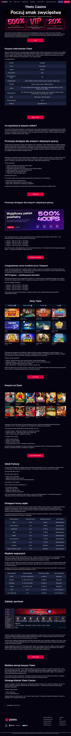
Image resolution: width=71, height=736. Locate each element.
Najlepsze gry (11, 305)
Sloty (58, 305)
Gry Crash (42, 305)
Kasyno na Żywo (26, 305)
